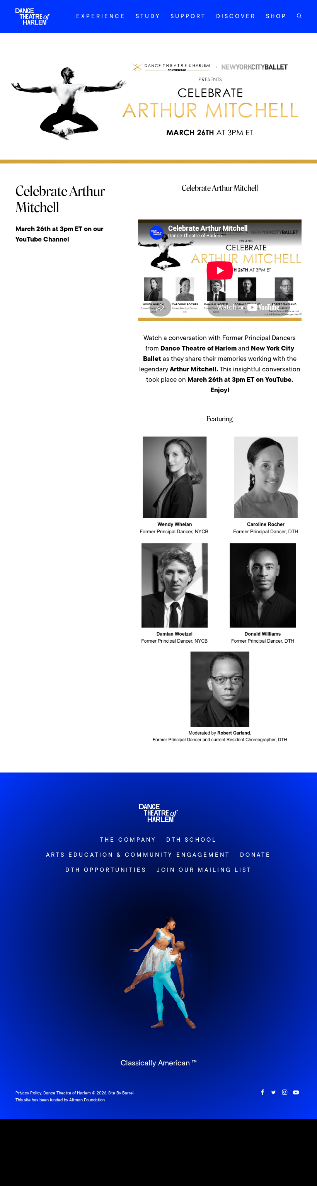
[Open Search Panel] (299, 16)
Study (148, 16)
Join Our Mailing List (204, 870)
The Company (128, 839)
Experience (101, 16)
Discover (236, 16)
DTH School (191, 839)
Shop (276, 16)
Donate (255, 855)
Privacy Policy (28, 1093)
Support (188, 16)
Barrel (128, 1093)
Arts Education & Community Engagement (138, 855)
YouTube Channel (42, 239)
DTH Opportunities (106, 870)
